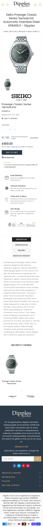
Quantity (5, 125)
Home (5, 31)
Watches (13, 31)
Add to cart (12, 152)
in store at (9, 157)
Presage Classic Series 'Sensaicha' (11, 382)
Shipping (14, 147)
